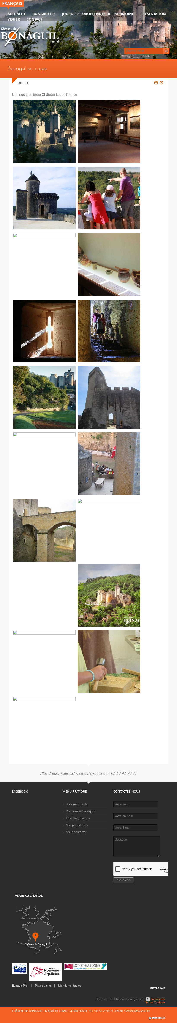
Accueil (23, 83)
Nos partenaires (77, 825)
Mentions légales (69, 985)
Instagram (158, 999)
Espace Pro (20, 985)
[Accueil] (30, 37)
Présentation (153, 13)
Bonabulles (43, 13)
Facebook (148, 1000)
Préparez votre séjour (80, 811)
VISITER (14, 19)
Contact (34, 19)
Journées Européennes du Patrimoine (98, 13)
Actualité (17, 13)
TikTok (148, 1002)
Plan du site (43, 985)
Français (12, 3)
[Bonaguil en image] (44, 162)
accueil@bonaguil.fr (137, 1011)
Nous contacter (76, 832)
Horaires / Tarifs (76, 804)
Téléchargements (78, 818)
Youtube (159, 1002)
